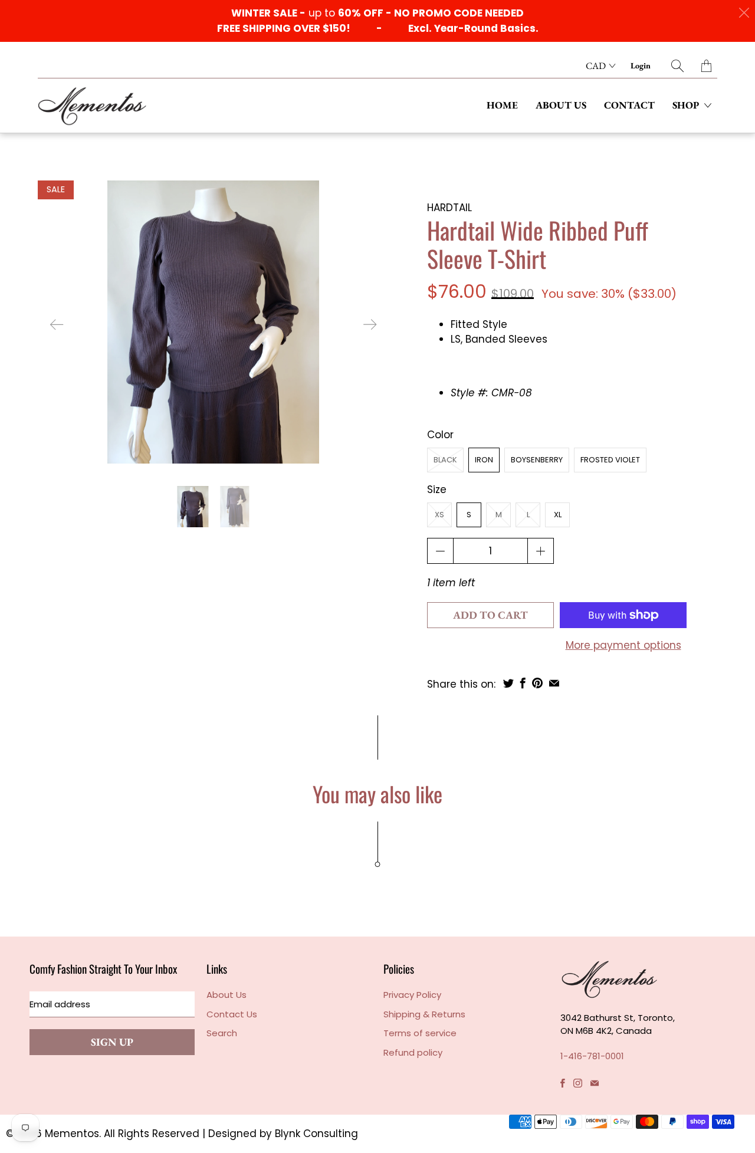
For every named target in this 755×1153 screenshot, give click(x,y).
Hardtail (449, 208)
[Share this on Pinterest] (537, 683)
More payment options (623, 645)
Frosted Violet (610, 459)
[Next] (370, 324)
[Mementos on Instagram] (577, 1083)
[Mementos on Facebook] (562, 1083)
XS (439, 514)
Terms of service (420, 1033)
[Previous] (57, 324)
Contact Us (231, 1014)
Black (445, 459)
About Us (561, 104)
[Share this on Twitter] (508, 683)
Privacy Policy (412, 994)
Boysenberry (537, 459)
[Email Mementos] (594, 1083)
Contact (629, 104)
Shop (686, 104)
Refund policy (412, 1052)
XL (558, 514)
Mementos (72, 1133)
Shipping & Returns (424, 1014)
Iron (484, 459)
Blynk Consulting (316, 1133)
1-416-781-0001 (592, 1056)
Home (502, 104)
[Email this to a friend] (554, 683)
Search (221, 1033)
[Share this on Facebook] (522, 683)
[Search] (677, 66)
